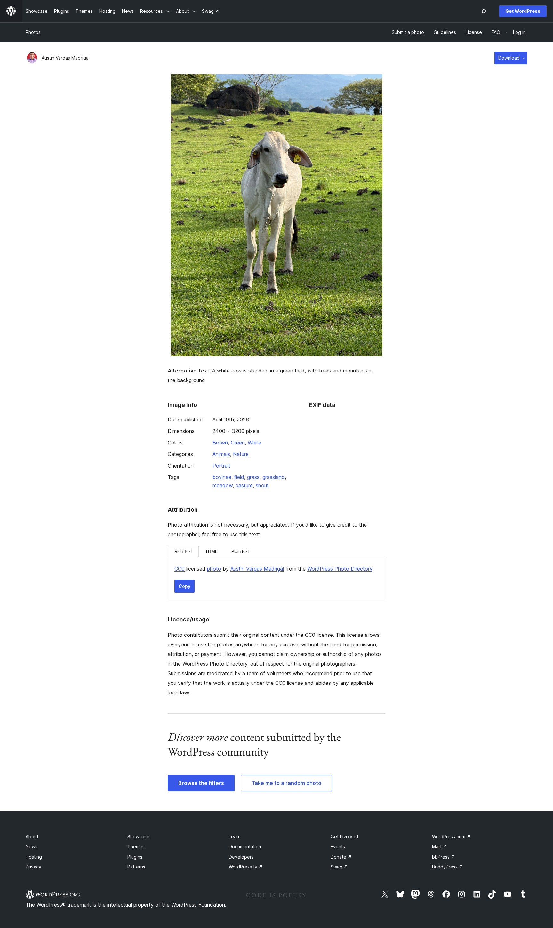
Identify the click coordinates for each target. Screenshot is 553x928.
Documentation (245, 846)
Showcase (138, 836)
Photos (33, 32)
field (239, 477)
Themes (136, 846)
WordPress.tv (246, 866)
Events (338, 846)
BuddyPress (447, 866)
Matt (439, 846)
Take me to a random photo (286, 783)
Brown (220, 442)
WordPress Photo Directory (339, 568)
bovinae (221, 477)
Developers (241, 857)
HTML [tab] (211, 551)
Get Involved (344, 836)
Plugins (134, 857)
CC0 (179, 568)
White (254, 442)
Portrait (221, 465)
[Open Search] (484, 11)
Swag (339, 866)
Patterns (136, 866)
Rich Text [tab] (183, 551)
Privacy (33, 866)
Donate (341, 857)
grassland (273, 477)
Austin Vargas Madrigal (66, 57)
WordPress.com (451, 836)
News (31, 846)
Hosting (34, 857)
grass (253, 477)
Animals (221, 454)
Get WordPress (523, 11)
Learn (235, 836)
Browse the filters (201, 783)
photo (214, 568)
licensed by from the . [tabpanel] (273, 568)
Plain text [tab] (240, 551)
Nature (241, 454)
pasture (244, 485)
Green (238, 442)
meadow (222, 485)
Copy (184, 586)
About (32, 836)
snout (262, 485)
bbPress (443, 857)
